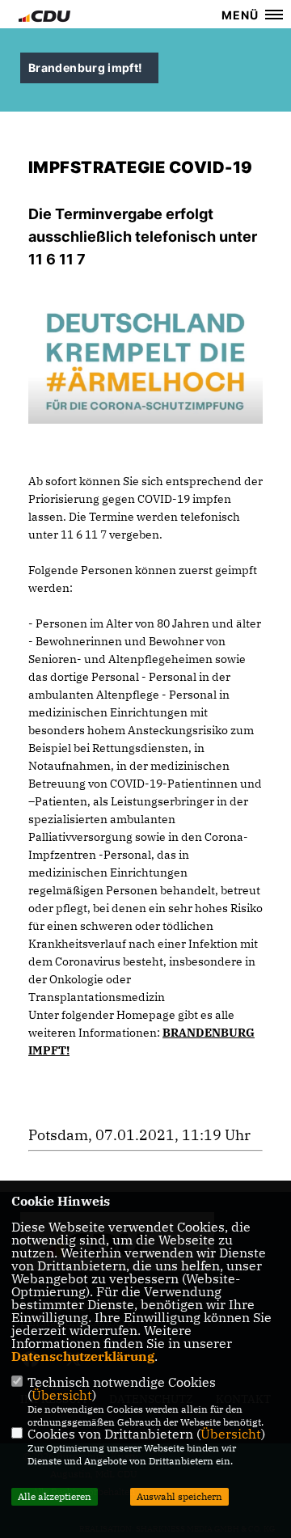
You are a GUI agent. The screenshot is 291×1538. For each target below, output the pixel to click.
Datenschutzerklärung (82, 1356)
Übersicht (62, 1395)
